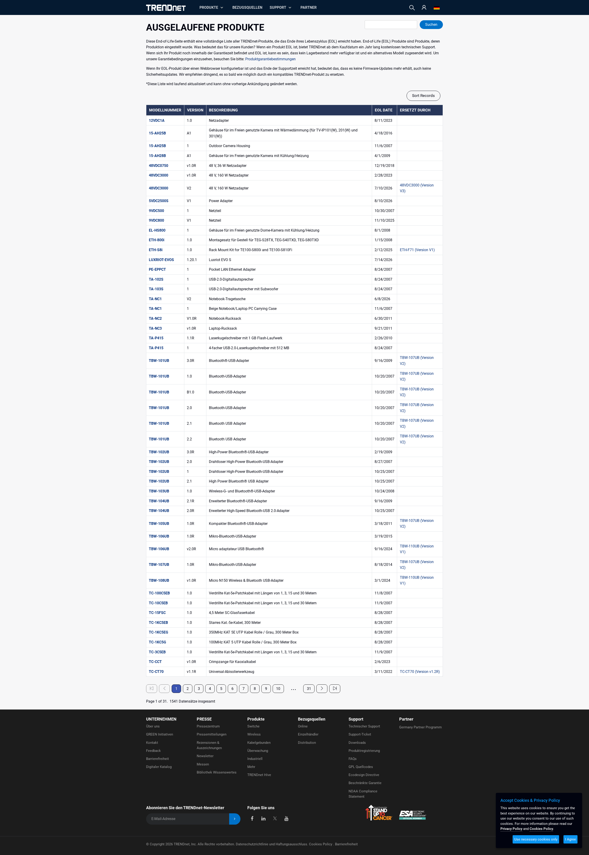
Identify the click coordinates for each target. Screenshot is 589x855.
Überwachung (257, 751)
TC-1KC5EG (158, 632)
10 (278, 688)
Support (278, 7)
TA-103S (156, 289)
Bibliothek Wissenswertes (217, 772)
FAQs (353, 759)
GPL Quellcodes (361, 767)
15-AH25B (157, 133)
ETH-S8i (155, 250)
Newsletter (205, 756)
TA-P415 (156, 338)
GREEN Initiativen (159, 734)
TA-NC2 (155, 318)
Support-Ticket (360, 734)
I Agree (570, 839)
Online (303, 726)
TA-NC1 (155, 299)
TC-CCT (155, 662)
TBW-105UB (159, 523)
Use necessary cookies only (535, 839)
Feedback (153, 751)
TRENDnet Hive (259, 775)
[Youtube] (286, 818)
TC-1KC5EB (158, 622)
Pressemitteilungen (211, 734)
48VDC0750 (158, 165)
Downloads (357, 743)
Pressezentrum (208, 726)
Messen (203, 764)
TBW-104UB (159, 501)
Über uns (153, 726)
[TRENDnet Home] (166, 8)
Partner (308, 7)
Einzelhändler (308, 734)
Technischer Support (364, 726)
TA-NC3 (155, 328)
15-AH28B (157, 156)
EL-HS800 (157, 230)
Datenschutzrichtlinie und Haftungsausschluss (271, 844)
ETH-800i (156, 240)
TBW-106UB (159, 536)
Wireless (254, 734)
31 (309, 688)
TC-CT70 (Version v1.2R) (420, 671)
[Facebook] (252, 818)
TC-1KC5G (157, 642)
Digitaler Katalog (159, 767)
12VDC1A (157, 120)
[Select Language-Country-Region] (436, 8)
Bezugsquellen (247, 7)
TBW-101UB (159, 360)
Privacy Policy (511, 829)
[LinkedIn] (263, 818)
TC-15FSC (157, 613)
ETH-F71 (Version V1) (417, 250)
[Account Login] (424, 8)
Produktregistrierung (364, 751)
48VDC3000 (158, 175)
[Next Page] (321, 688)
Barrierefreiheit (157, 759)
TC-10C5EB (158, 603)
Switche (253, 726)
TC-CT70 (156, 671)
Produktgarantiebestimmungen (270, 59)
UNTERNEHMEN (161, 719)
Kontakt (152, 743)
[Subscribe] (234, 819)
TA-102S (156, 279)
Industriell (255, 759)
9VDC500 (156, 211)
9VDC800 (156, 220)
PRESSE (204, 719)
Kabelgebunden (259, 743)
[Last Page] (334, 688)
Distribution (307, 743)
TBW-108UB (159, 580)
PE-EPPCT (157, 269)
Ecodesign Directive (364, 775)
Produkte (256, 719)
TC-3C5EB (157, 652)
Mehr (251, 767)
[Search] (412, 8)
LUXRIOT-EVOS (161, 260)
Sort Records (423, 95)
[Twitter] (275, 818)
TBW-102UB (159, 452)
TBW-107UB (159, 564)
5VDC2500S (158, 201)
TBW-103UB (159, 491)
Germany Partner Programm (420, 727)
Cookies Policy (321, 844)
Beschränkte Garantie (365, 783)
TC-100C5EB (159, 593)
